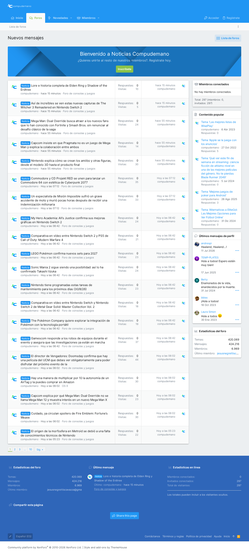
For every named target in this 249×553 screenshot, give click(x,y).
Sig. (39, 449)
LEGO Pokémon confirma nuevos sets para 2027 (64, 253)
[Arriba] (233, 536)
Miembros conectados (214, 84)
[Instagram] (222, 547)
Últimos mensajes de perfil (216, 236)
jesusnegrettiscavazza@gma (64, 489)
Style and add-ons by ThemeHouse (105, 547)
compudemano (30, 93)
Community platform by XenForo (45, 547)
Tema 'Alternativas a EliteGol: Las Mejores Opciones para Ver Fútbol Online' (219, 213)
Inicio (227, 536)
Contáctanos (152, 536)
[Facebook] (216, 547)
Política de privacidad (199, 536)
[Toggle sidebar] (239, 27)
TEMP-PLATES (209, 257)
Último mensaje (103, 467)
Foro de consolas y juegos (79, 93)
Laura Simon (208, 311)
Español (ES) (24, 536)
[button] (71, 17)
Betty (204, 279)
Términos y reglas (173, 536)
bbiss (204, 297)
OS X (65, 385)
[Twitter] (233, 547)
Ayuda (217, 536)
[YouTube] (239, 547)
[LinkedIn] (228, 547)
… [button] (25, 449)
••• (237, 250)
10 (30, 449)
